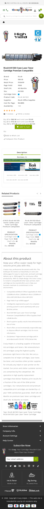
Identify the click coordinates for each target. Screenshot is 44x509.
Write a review (23, 114)
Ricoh (20, 76)
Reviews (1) (22, 157)
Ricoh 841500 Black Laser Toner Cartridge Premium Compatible (32, 222)
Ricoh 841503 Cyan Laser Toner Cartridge (24, 412)
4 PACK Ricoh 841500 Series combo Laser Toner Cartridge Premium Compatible (11, 223)
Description (22, 152)
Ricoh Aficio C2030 (11, 175)
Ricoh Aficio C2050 (22, 175)
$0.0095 (21, 103)
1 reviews (8, 114)
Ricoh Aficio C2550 (34, 175)
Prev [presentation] (37, 193)
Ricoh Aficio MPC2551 (23, 180)
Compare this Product (13, 139)
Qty (4, 131)
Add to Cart (25, 127)
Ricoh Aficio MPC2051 (11, 180)
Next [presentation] (40, 193)
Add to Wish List (11, 135)
